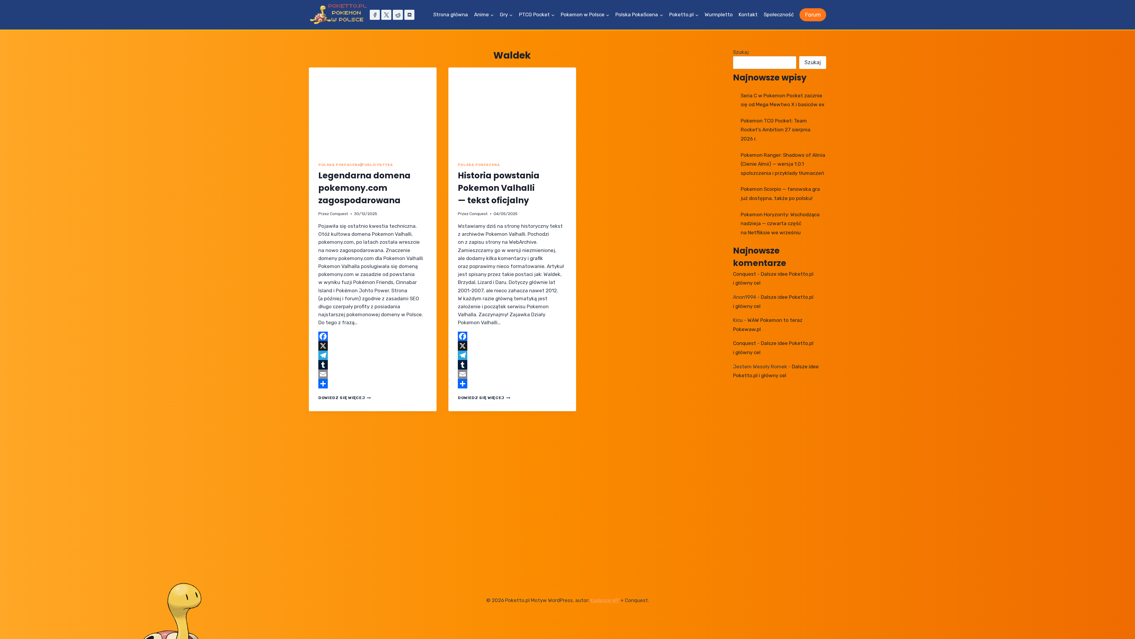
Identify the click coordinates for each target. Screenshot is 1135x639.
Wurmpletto (719, 14)
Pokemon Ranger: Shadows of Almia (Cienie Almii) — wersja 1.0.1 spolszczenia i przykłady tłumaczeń (783, 164)
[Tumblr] (372, 364)
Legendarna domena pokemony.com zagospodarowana (364, 188)
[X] (386, 15)
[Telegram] (372, 355)
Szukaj (741, 52)
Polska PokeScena (339, 165)
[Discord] (409, 15)
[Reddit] (398, 15)
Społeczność (779, 14)
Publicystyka (377, 165)
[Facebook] (375, 15)
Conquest (339, 213)
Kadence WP (605, 600)
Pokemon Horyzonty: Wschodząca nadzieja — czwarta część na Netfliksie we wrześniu (780, 223)
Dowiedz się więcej (344, 397)
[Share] (372, 383)
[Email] (372, 374)
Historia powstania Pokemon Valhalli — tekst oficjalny (498, 188)
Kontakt (748, 14)
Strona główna (450, 14)
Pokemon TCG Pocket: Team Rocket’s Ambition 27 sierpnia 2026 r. (775, 130)
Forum (813, 15)
